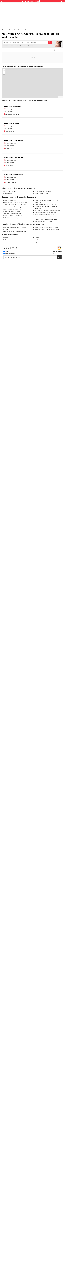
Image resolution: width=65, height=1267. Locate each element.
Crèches (5, 242)
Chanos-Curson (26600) (41, 193)
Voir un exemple (57, 251)
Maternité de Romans (12, 106)
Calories (37, 237)
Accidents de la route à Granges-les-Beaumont (48, 210)
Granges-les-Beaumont (9, 200)
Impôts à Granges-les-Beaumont (12, 215)
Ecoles (5, 240)
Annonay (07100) (10, 148)
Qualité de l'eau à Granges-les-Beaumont (15, 202)
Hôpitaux (37, 242)
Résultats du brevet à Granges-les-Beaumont (47, 227)
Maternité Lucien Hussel (13, 157)
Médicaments (39, 240)
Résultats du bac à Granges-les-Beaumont (15, 231)
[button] (4, 70)
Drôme (14, 30)
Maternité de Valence (12, 123)
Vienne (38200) (9, 165)
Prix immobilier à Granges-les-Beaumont (46, 219)
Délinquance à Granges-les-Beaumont (45, 212)
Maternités (8, 30)
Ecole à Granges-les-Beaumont (12, 209)
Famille (6, 251)
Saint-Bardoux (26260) (9, 191)
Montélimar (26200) (10, 182)
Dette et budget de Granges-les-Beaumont (15, 218)
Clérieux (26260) (7, 193)
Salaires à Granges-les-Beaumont (12, 213)
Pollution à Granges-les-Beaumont (44, 215)
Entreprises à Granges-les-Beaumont (45, 217)
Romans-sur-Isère (15, 46)
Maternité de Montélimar (14, 174)
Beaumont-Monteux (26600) (43, 191)
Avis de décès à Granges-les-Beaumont (14, 204)
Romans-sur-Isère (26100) (12, 114)
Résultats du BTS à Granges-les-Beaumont (47, 229)
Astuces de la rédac (10, 253)
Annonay (30, 46)
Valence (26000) (9, 131)
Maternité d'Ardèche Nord (14, 140)
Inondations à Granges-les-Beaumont (45, 204)
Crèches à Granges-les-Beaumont (12, 211)
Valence (24, 46)
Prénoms (5, 237)
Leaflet (61, 97)
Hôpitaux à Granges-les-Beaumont (44, 221)
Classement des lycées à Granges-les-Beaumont (17, 207)
